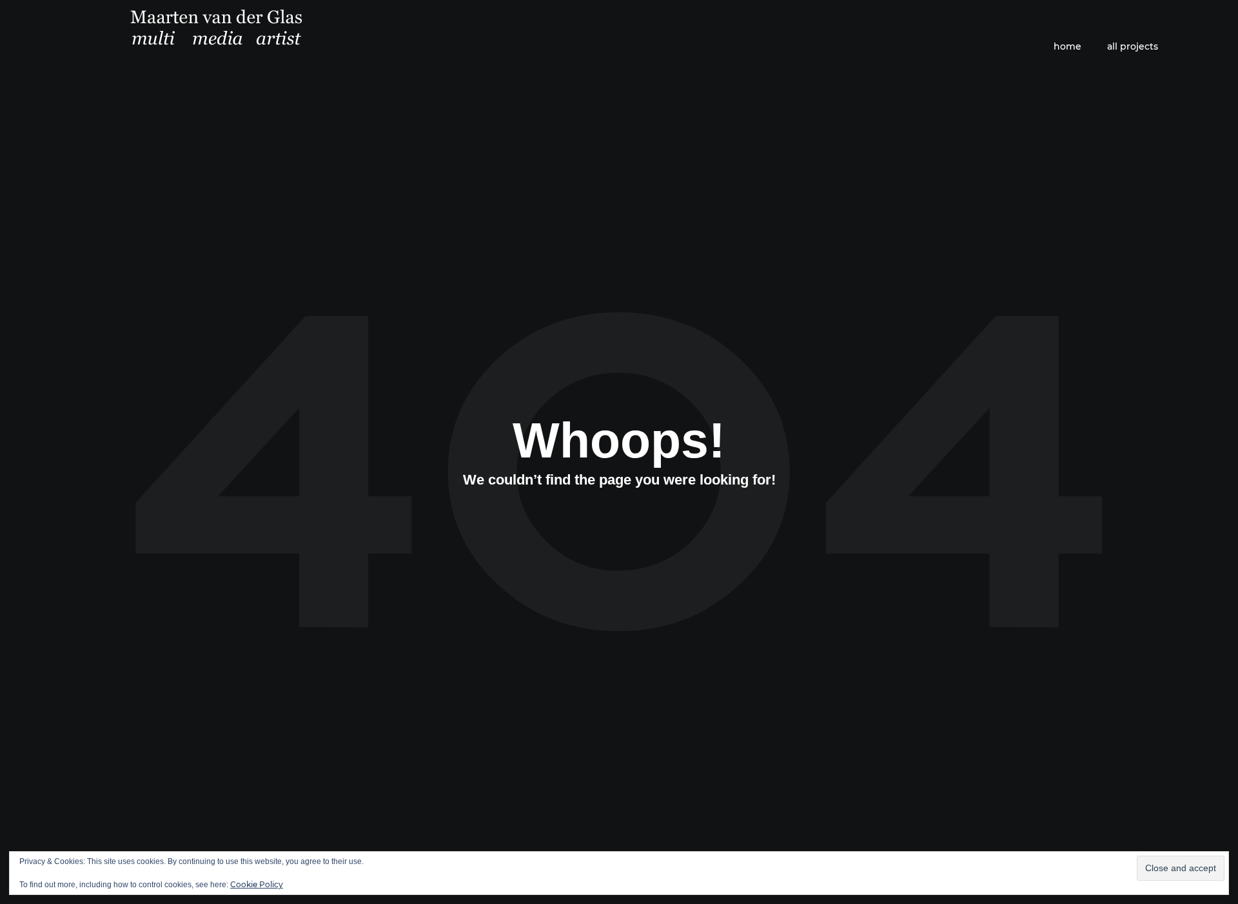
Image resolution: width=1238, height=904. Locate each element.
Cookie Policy (256, 884)
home (1067, 46)
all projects (1132, 46)
